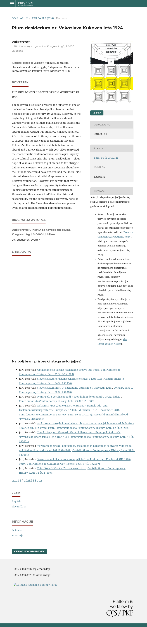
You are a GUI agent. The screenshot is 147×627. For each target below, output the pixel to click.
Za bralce (17, 530)
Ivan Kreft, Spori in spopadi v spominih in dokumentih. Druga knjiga (79, 396)
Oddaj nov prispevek (29, 551)
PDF (98, 113)
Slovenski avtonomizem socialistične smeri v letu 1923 (70, 378)
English (16, 501)
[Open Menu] (11, 3)
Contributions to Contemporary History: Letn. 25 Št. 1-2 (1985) (56, 401)
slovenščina (19, 506)
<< (13, 480)
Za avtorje (17, 535)
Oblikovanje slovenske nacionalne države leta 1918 (68, 369)
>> (40, 480)
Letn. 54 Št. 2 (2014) (42, 18)
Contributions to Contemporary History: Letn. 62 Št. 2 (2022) (93, 428)
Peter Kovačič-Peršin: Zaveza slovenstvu (61, 468)
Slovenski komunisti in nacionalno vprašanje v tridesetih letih (74, 387)
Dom (15, 18)
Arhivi (24, 18)
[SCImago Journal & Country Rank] (35, 584)
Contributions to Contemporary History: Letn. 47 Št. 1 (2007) (63, 463)
